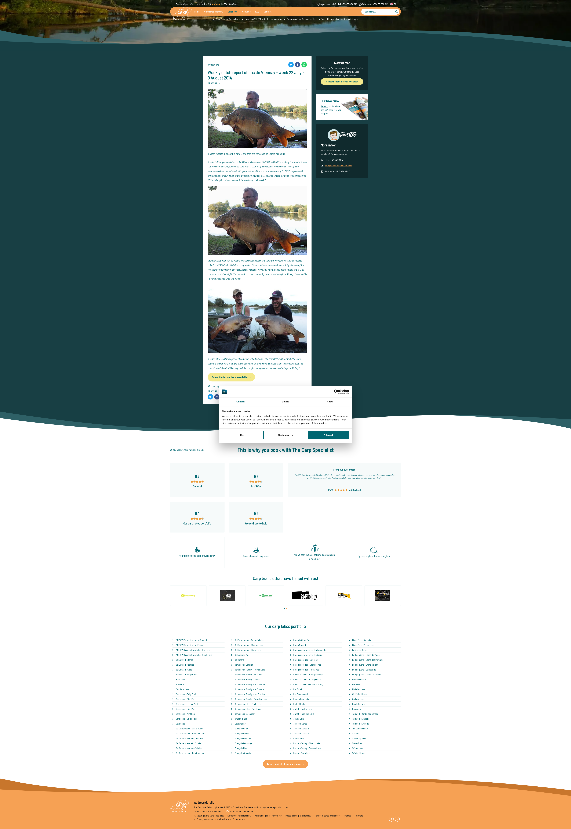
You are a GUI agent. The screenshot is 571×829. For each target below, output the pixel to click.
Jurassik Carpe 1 (300, 723)
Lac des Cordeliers (301, 753)
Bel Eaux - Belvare (184, 669)
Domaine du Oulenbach (245, 713)
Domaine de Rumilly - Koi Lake (248, 674)
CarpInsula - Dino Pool (186, 699)
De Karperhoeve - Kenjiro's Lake (190, 753)
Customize (283, 435)
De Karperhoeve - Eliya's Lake (189, 738)
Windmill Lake (358, 753)
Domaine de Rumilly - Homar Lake (250, 669)
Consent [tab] (240, 401)
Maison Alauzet (359, 679)
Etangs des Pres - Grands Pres (307, 664)
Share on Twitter (291, 64)
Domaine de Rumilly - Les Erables (250, 694)
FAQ (257, 11)
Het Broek (297, 689)
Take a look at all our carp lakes (284, 764)
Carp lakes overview (213, 11)
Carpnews (232, 11)
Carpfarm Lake (182, 689)
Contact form (239, 819)
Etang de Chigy (241, 728)
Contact (268, 11)
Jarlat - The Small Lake (303, 713)
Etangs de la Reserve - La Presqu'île (309, 649)
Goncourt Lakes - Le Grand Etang (308, 684)
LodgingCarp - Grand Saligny (365, 664)
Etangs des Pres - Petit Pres (306, 669)
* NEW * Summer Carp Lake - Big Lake (193, 649)
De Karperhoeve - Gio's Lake (188, 743)
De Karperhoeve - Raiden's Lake (249, 640)
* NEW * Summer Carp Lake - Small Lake (194, 654)
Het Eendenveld (300, 694)
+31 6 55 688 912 (380, 4)
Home (197, 11)
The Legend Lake (360, 728)
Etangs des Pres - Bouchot (305, 659)
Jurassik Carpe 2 (301, 728)
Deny (243, 435)
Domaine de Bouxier (244, 664)
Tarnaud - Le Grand (361, 718)
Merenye (356, 684)
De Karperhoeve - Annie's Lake (190, 728)
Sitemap (347, 815)
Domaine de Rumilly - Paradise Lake (251, 699)
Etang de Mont (241, 748)
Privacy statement (205, 819)
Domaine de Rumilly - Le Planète (249, 689)
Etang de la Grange (243, 743)
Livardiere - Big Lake (361, 640)
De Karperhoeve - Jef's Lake (189, 748)
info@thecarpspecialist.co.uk (338, 165)
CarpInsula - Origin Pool (186, 718)
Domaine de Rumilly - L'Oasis (248, 679)
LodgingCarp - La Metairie (364, 669)
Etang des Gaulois (243, 753)
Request (324, 106)
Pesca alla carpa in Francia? (298, 815)
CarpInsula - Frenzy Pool (187, 703)
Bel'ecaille (180, 679)
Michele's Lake (358, 689)
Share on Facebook (297, 64)
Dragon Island (241, 718)
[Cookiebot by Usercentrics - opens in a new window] (336, 392)
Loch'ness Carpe (359, 649)
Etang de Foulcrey (243, 738)
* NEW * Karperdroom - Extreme (190, 645)
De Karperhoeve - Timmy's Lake (249, 645)
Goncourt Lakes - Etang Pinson (307, 679)
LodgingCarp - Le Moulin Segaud (367, 674)
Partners (359, 815)
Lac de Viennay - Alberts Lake (306, 743)
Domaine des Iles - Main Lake (248, 708)
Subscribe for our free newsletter (230, 377)
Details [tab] (285, 401)
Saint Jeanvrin (358, 703)
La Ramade (298, 738)
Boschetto (180, 684)
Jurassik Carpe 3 (301, 733)
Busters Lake (249, 162)
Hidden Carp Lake (301, 699)
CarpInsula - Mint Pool (185, 713)
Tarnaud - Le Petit (360, 723)
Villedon (356, 733)
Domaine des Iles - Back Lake (248, 703)
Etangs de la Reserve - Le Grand (308, 654)
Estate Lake (240, 723)
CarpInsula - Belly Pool (186, 694)
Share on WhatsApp (304, 64)
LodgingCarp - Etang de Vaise (366, 654)
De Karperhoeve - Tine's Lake (248, 649)
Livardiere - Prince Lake (363, 645)
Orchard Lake (358, 699)
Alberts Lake (262, 358)
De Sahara (239, 659)
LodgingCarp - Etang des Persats (367, 659)
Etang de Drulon (242, 733)
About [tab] (330, 401)
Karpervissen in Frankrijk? (239, 815)
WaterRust (357, 743)
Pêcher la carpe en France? (327, 815)
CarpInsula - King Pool (186, 708)
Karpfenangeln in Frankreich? (268, 815)
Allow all (328, 435)
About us (246, 11)
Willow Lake (357, 748)
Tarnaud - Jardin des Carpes (365, 713)
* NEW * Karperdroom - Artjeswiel (191, 640)
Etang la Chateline (301, 640)
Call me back (223, 819)
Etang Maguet (299, 645)
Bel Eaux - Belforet (184, 659)
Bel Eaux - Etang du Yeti (186, 674)
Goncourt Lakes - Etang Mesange (308, 674)
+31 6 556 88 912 (349, 4)
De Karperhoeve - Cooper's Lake (190, 733)
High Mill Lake (299, 703)
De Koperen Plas (242, 654)
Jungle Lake (298, 718)
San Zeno (356, 708)
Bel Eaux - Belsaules (185, 664)
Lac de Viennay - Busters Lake (307, 748)
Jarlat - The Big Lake (302, 708)
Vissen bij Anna (359, 738)
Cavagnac (180, 723)
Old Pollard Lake (359, 694)
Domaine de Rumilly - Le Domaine (250, 684)
